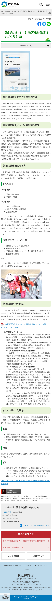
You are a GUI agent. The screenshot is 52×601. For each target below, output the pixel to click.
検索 (41, 4)
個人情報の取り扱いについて (14, 565)
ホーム (3, 11)
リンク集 (26, 569)
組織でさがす (12, 11)
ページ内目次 (26, 45)
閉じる (49, 13)
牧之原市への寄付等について (14, 547)
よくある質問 (13, 556)
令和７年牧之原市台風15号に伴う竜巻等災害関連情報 (24, 541)
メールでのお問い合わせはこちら (36, 526)
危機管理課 (22, 11)
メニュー (47, 4)
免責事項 (30, 565)
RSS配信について (41, 565)
